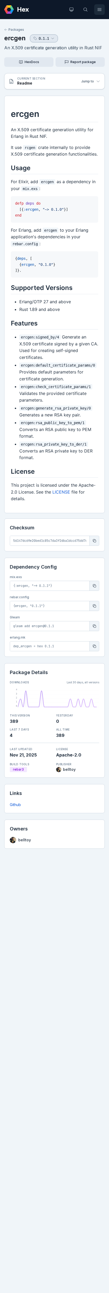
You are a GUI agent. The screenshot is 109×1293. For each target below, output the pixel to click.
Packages (16, 30)
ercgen (15, 38)
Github (15, 804)
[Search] (85, 9)
